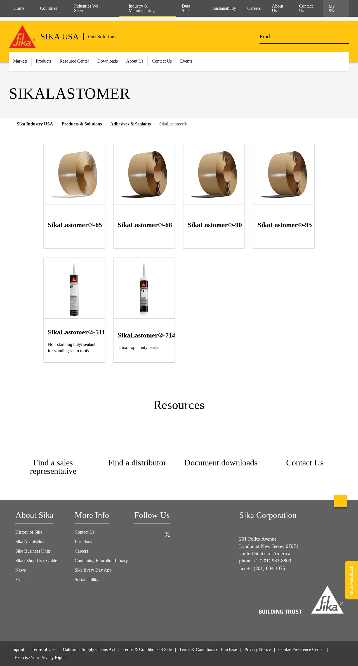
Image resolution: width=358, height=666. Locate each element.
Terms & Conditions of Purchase (208, 649)
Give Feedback (351, 580)
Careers (81, 551)
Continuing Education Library (101, 560)
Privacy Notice (257, 649)
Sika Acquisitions (30, 541)
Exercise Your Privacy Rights (41, 657)
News (20, 570)
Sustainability (86, 579)
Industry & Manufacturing (142, 8)
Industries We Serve (86, 8)
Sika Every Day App (93, 570)
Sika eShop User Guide (36, 560)
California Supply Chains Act (89, 649)
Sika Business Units (33, 551)
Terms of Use (43, 649)
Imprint (17, 649)
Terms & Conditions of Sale (147, 649)
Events (21, 579)
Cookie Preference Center (301, 649)
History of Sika (28, 532)
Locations (83, 541)
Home (18, 8)
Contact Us (85, 532)
